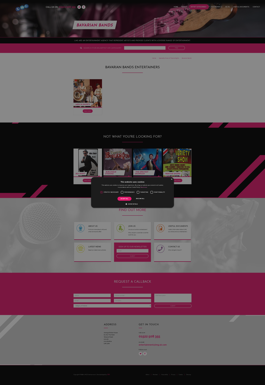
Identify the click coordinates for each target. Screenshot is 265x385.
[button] (132, 204)
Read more (144, 187)
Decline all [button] (140, 198)
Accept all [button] (124, 199)
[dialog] (132, 192)
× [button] (171, 179)
